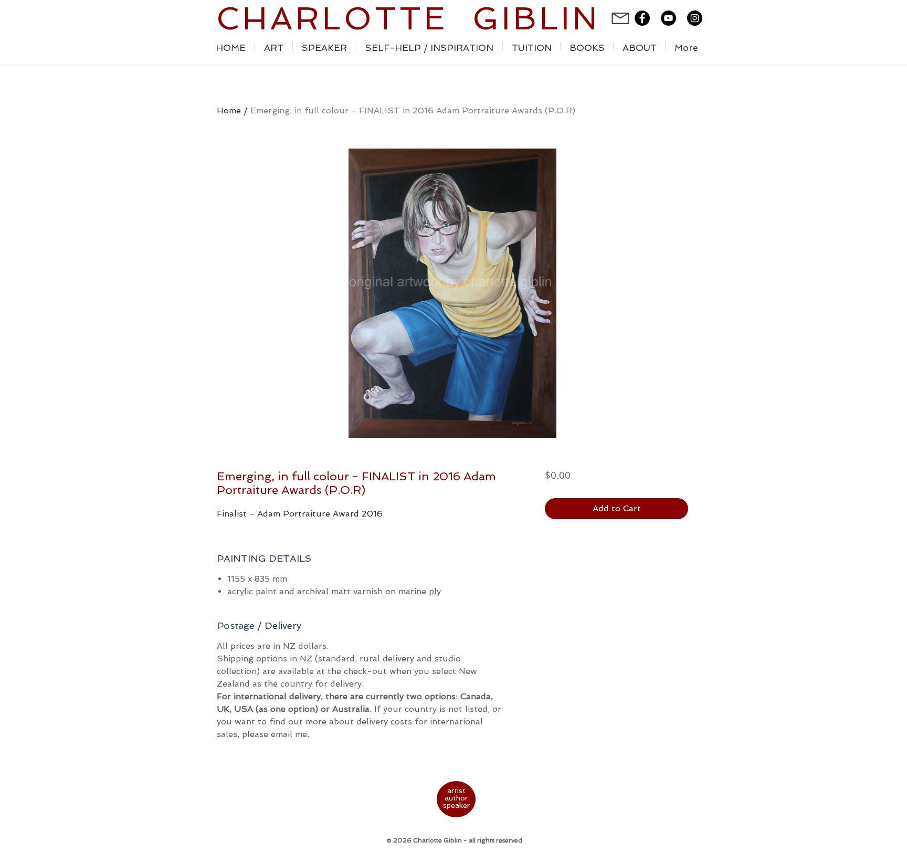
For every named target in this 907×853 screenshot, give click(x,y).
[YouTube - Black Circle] (668, 18)
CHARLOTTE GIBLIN (408, 18)
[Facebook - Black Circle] (642, 18)
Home (229, 110)
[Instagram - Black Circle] (694, 18)
